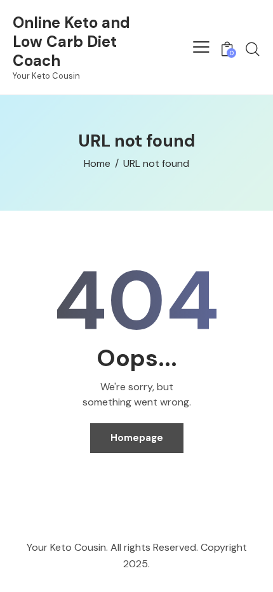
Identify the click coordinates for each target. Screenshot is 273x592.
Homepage (136, 437)
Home (97, 163)
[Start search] (252, 48)
